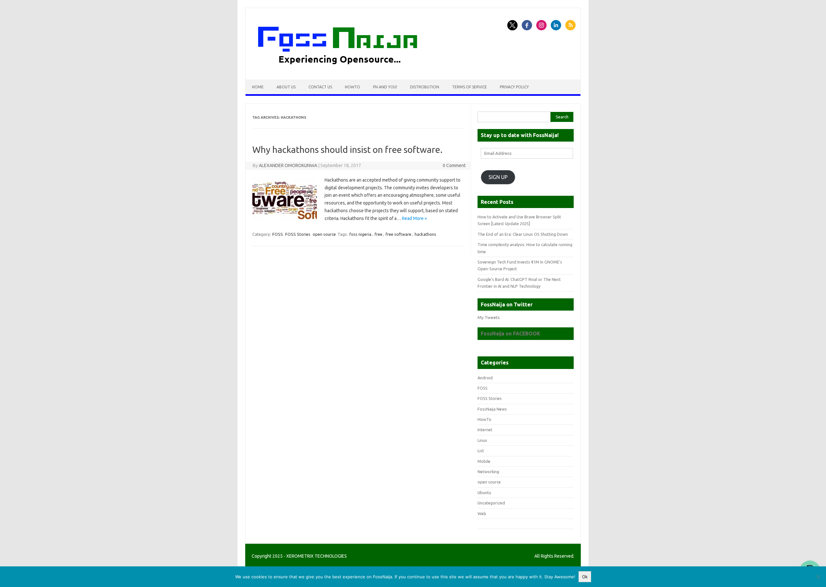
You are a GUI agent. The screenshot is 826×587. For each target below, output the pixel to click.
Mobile (484, 461)
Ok (585, 576)
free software (398, 234)
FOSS (277, 234)
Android (485, 377)
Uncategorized (491, 503)
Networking (488, 471)
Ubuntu (484, 492)
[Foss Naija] (349, 68)
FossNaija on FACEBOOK (510, 333)
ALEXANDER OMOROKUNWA (288, 165)
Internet (485, 429)
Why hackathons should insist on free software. (347, 149)
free (378, 234)
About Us (286, 87)
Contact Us (320, 87)
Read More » (414, 218)
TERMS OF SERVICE (469, 87)
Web (482, 513)
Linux (482, 440)
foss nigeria (360, 234)
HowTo (352, 87)
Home (258, 87)
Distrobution (424, 87)
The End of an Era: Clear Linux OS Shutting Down (523, 234)
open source (324, 234)
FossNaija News (492, 409)
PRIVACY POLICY (514, 87)
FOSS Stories (297, 234)
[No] (818, 576)
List (481, 450)
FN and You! (385, 87)
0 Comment (454, 165)
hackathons (425, 234)
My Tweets (489, 317)
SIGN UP (498, 177)
